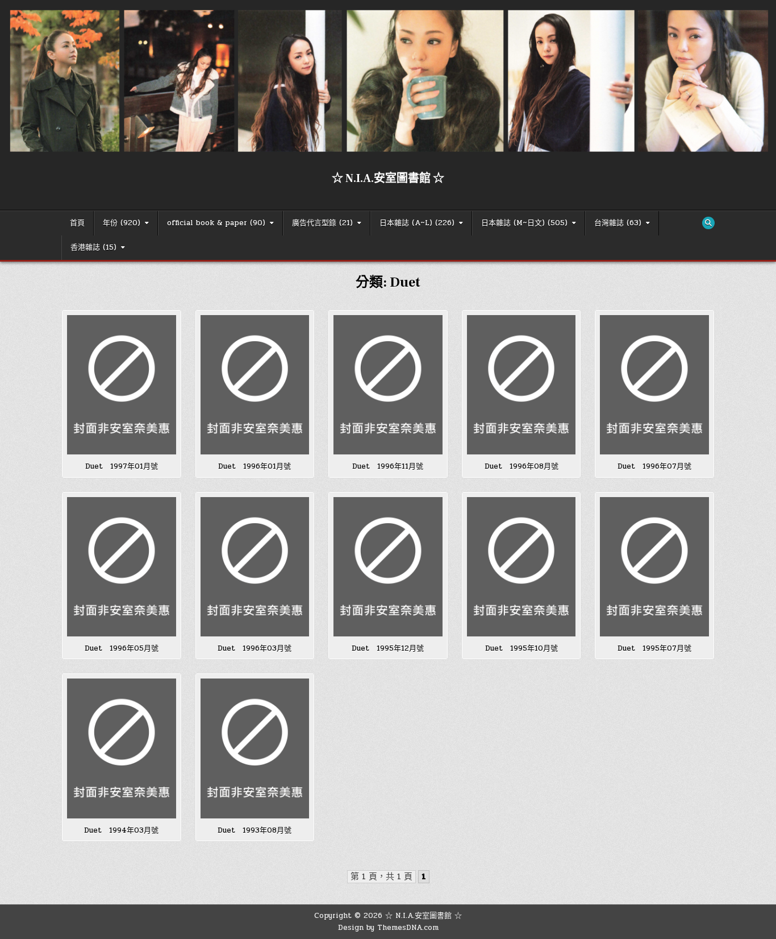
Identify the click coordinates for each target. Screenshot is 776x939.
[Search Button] (708, 223)
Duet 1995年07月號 (654, 648)
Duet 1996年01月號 (254, 466)
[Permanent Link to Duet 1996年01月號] (255, 384)
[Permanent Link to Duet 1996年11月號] (388, 384)
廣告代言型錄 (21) (322, 223)
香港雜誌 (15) (93, 247)
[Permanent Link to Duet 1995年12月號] (388, 566)
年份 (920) (121, 223)
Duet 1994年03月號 (121, 830)
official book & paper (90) (216, 223)
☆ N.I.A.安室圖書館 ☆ (388, 178)
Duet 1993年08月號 (254, 830)
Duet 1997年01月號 (121, 466)
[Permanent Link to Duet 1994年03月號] (121, 748)
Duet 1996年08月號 (521, 466)
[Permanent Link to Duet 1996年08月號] (521, 384)
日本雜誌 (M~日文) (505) (524, 223)
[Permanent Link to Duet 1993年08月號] (255, 748)
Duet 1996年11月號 (387, 466)
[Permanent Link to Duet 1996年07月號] (654, 384)
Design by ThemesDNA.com (388, 927)
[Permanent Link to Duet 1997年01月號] (121, 384)
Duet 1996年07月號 (654, 466)
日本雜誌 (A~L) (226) (416, 223)
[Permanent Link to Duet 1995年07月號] (654, 566)
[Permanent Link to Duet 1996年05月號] (121, 566)
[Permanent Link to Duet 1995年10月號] (521, 566)
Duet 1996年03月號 (254, 648)
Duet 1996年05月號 (121, 648)
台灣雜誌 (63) (617, 223)
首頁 (77, 223)
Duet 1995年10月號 (521, 648)
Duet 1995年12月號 (388, 648)
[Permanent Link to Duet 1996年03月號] (255, 566)
